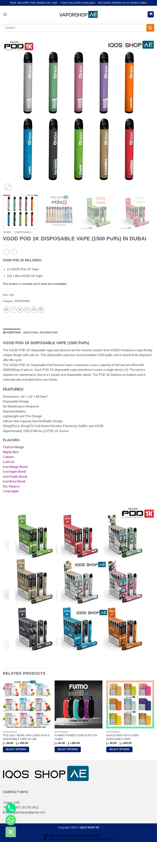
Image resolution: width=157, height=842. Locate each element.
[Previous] (10, 116)
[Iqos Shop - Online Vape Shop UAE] (78, 14)
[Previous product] (14, 252)
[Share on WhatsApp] (6, 310)
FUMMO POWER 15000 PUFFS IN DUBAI (76, 737)
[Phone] (11, 808)
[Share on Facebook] (13, 310)
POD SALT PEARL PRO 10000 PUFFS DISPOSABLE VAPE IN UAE (26, 737)
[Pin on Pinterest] (34, 310)
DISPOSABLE (23, 232)
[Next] (146, 116)
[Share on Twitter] (20, 310)
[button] (5, 14)
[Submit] (150, 27)
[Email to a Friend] (27, 310)
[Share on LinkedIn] (41, 310)
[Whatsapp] (11, 820)
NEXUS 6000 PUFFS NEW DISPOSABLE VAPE (122, 737)
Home (7, 232)
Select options (16, 749)
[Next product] (6, 252)
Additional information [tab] (40, 332)
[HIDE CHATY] (11, 832)
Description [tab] (11, 332)
